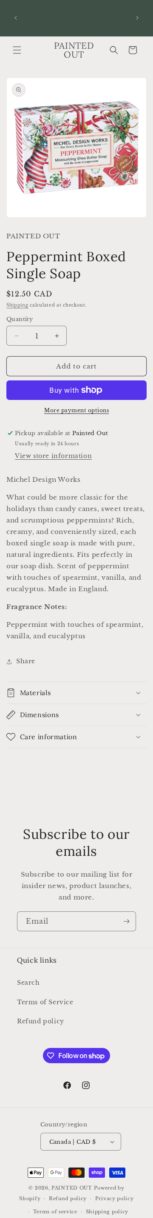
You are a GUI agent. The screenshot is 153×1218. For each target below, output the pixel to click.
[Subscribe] (126, 921)
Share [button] (25, 661)
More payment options (76, 410)
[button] (17, 50)
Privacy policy (114, 1198)
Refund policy (40, 1021)
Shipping (17, 305)
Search (28, 982)
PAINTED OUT (71, 1188)
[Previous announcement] (15, 17)
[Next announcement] (137, 17)
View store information (53, 456)
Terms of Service (45, 1002)
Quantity (19, 319)
